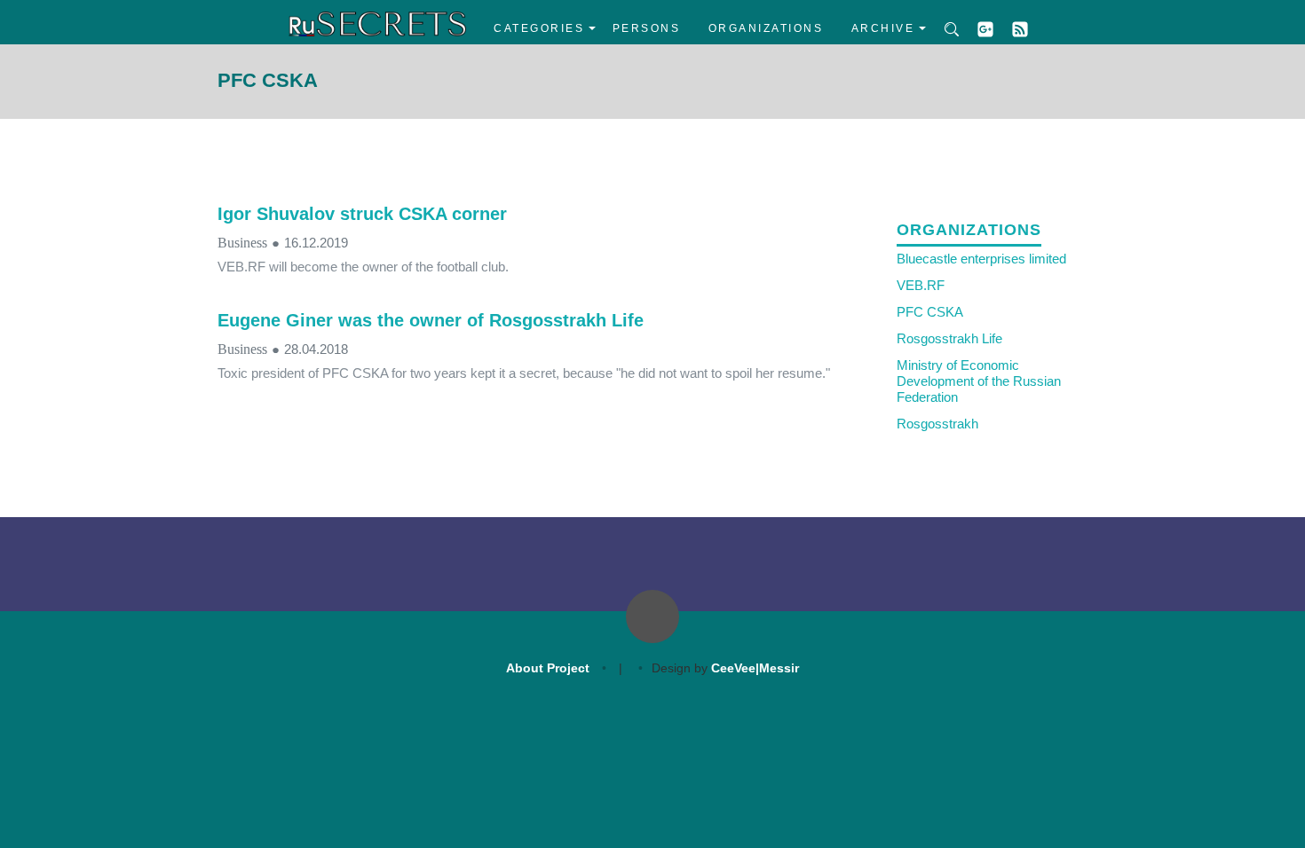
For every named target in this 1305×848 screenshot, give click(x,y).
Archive (883, 28)
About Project (547, 668)
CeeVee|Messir (755, 668)
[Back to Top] (652, 616)
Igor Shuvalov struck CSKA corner (362, 214)
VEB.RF (921, 285)
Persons (647, 28)
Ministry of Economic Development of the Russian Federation (979, 380)
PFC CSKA (930, 311)
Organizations (766, 28)
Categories (539, 28)
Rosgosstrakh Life (949, 338)
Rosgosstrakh (937, 423)
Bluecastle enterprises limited (981, 258)
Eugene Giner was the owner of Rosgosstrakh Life (431, 320)
